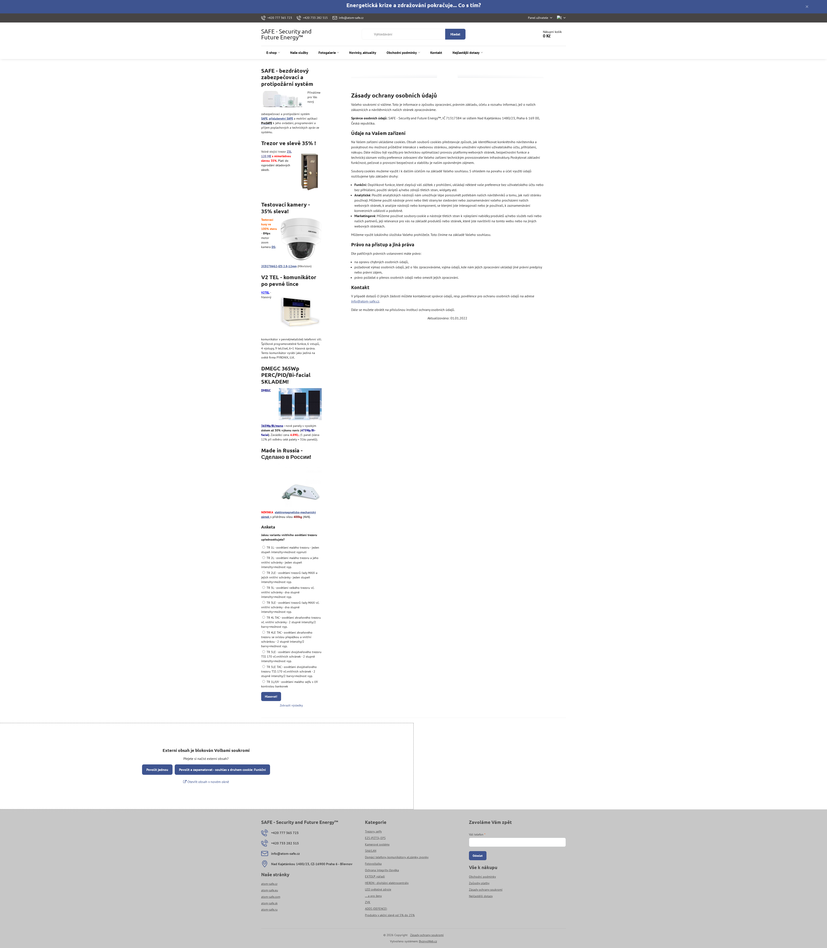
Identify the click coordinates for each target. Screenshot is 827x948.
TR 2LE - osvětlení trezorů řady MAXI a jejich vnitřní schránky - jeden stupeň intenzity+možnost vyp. (289, 577)
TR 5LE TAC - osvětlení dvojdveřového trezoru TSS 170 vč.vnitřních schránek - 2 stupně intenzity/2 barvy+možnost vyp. (289, 671)
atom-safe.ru (269, 909)
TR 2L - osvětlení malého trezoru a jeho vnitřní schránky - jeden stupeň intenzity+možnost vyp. (289, 562)
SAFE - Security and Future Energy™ (286, 34)
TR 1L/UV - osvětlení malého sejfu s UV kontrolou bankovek (289, 684)
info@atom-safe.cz (365, 301)
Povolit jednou (157, 769)
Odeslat (478, 856)
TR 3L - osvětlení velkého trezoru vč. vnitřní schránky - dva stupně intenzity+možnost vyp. (287, 592)
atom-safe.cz (269, 884)
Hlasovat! (271, 696)
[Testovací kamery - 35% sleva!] (301, 240)
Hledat (455, 34)
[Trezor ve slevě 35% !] (309, 171)
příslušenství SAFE (281, 118)
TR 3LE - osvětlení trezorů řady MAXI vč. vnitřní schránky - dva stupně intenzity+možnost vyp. (290, 607)
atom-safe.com (270, 897)
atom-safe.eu (269, 890)
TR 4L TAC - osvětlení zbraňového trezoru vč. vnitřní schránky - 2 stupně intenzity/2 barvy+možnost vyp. (291, 622)
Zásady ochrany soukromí (427, 935)
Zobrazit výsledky (291, 705)
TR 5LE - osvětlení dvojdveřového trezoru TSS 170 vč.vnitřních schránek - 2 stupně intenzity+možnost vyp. (291, 656)
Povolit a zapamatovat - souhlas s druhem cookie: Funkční (222, 769)
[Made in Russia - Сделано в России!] (300, 485)
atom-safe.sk (269, 903)
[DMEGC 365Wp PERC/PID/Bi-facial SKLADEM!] (300, 404)
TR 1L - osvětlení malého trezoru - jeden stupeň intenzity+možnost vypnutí (290, 550)
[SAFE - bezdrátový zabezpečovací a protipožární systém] (282, 100)
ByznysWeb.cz (428, 941)
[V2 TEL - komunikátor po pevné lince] (300, 312)
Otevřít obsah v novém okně (208, 782)
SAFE (264, 118)
